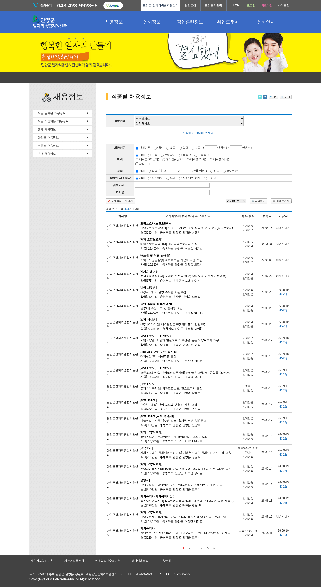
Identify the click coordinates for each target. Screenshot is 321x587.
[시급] (173, 244)
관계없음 (144, 147)
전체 (142, 155)
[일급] (173, 324)
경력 (154, 170)
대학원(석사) (198, 159)
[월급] (186, 228)
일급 (185, 147)
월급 (173, 147)
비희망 (212, 178)
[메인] (62, 22)
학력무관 (144, 163)
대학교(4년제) (174, 159)
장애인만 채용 (192, 178)
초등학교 (170, 155)
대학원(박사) (221, 159)
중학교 (187, 155)
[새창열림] (113, 5)
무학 (154, 155)
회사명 (120, 192)
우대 (173, 178)
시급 (198, 147)
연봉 (160, 147)
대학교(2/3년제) (149, 159)
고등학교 (203, 155)
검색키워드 (120, 185)
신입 (216, 170)
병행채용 (157, 178)
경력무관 (232, 170)
